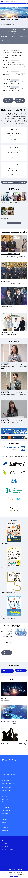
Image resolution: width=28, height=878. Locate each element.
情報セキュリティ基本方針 (7, 855)
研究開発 (4, 827)
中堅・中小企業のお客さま (7, 787)
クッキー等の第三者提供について (8, 846)
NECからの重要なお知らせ (8, 774)
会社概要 (4, 822)
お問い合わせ (20, 670)
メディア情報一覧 (18, 100)
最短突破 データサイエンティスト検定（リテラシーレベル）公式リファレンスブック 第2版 (14, 617)
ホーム (2, 5)
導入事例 (4, 801)
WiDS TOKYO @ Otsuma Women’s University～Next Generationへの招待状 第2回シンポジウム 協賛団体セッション (14, 394)
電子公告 (3, 840)
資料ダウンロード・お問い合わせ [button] (16, 869)
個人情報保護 (21, 874)
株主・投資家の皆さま (7, 824)
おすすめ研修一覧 (13, 222)
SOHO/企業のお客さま (7, 810)
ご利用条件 (4, 859)
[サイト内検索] (24, 1)
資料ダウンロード (6, 671)
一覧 (22, 95)
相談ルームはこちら (5, 652)
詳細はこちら (13, 139)
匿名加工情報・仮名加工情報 (7, 849)
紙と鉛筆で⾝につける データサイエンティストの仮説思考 (14, 567)
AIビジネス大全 (5, 543)
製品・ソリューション (7, 799)
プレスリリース (5, 769)
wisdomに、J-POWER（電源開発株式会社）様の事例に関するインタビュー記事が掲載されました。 (14, 74)
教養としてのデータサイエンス (9, 592)
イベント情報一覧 (7, 100)
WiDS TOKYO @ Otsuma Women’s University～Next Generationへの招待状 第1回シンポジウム (12, 421)
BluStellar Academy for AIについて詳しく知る (13, 182)
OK (13, 876)
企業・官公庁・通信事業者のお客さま (8, 784)
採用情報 (4, 830)
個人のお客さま (5, 790)
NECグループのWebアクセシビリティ (9, 852)
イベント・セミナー (6, 771)
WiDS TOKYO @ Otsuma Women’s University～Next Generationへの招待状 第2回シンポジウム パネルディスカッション (14, 366)
